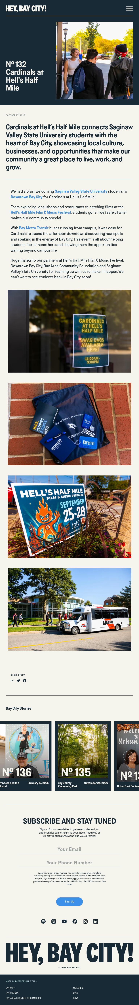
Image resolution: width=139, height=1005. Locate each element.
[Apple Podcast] (53, 921)
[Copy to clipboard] (12, 680)
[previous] (11, 756)
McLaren (78, 988)
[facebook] (24, 680)
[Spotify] (43, 921)
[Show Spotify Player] (129, 1002)
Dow (75, 998)
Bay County (12, 993)
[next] (128, 756)
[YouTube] (64, 921)
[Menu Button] (129, 8)
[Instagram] (85, 921)
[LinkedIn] (95, 921)
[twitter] (18, 680)
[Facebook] (74, 921)
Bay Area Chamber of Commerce (24, 998)
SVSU (76, 993)
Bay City (10, 988)
